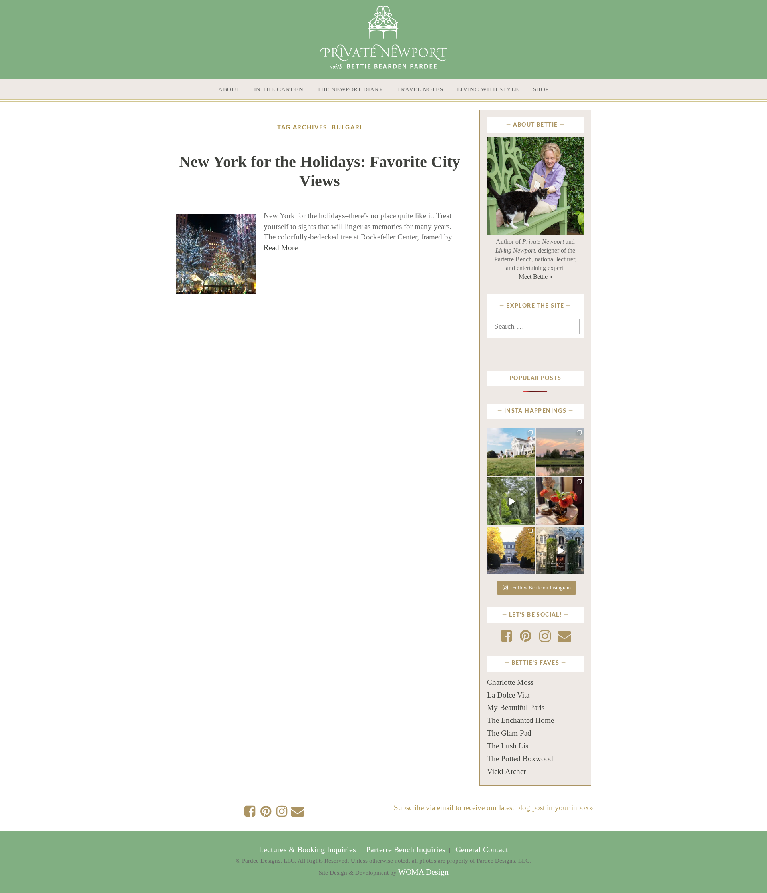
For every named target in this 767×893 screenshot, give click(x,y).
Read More (281, 247)
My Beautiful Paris (515, 707)
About (229, 89)
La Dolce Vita (508, 695)
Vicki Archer (506, 771)
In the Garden (279, 89)
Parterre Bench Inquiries (405, 849)
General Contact (480, 849)
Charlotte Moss (510, 682)
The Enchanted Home (520, 720)
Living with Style (488, 89)
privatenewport (510, 436)
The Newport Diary (350, 89)
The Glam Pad (509, 733)
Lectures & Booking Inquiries (308, 849)
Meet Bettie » (535, 276)
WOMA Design (423, 872)
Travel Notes (420, 89)
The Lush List (508, 746)
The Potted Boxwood (520, 758)
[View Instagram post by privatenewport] (530, 471)
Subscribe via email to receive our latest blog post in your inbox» (493, 808)
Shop (541, 89)
